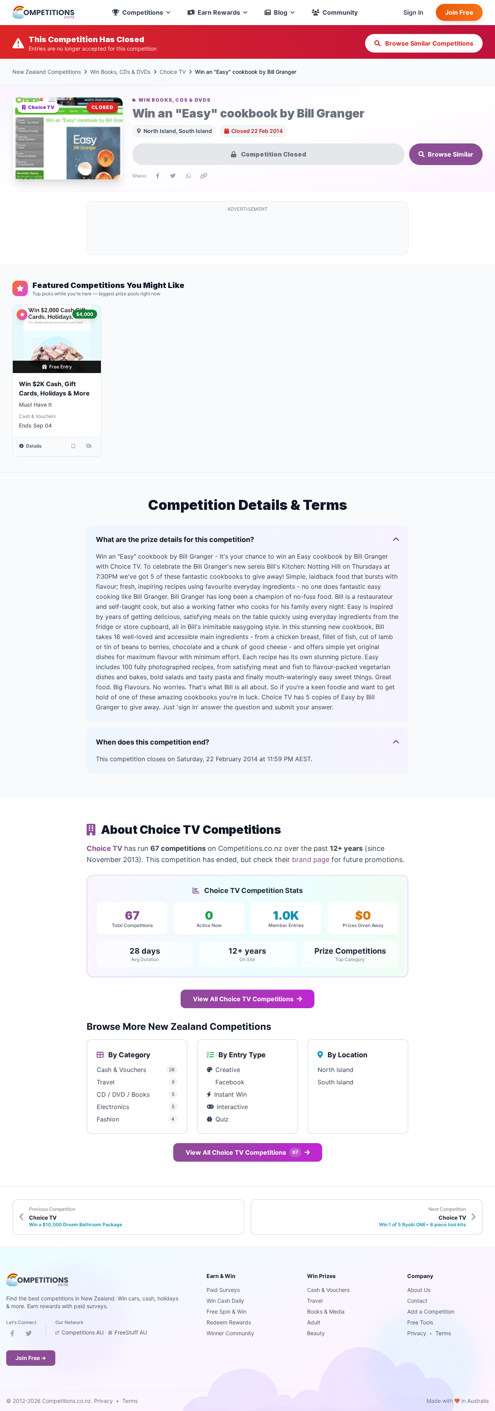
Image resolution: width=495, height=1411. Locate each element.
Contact (417, 1300)
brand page (310, 859)
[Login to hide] (88, 446)
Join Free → (30, 1358)
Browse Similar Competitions (428, 43)
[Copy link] (204, 176)
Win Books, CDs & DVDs (120, 71)
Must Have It (35, 404)
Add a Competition (430, 1311)
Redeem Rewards (229, 1322)
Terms (443, 1333)
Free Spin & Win (226, 1311)
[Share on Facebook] (157, 176)
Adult (313, 1322)
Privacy (416, 1333)
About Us (418, 1290)
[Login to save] (73, 446)
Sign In (413, 12)
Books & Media (326, 1311)
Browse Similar (450, 154)
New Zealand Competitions (46, 71)
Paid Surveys (223, 1290)
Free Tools (420, 1322)
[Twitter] (28, 1335)
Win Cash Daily (225, 1300)
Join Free (459, 12)
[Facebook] (12, 1335)
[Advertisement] (247, 232)
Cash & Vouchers (37, 416)
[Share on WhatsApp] (188, 176)
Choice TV (173, 71)
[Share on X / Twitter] (173, 176)
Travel (315, 1300)
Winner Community (230, 1333)
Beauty (316, 1333)
